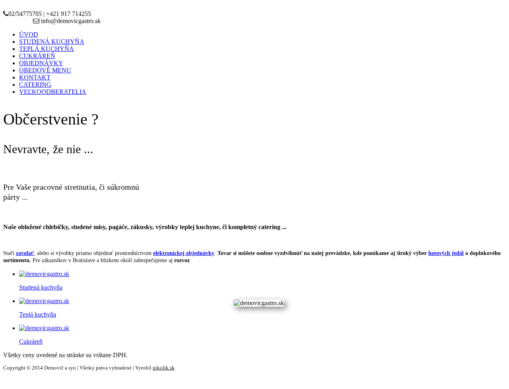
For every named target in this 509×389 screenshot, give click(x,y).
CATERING (35, 84)
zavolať (25, 253)
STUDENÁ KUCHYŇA (51, 41)
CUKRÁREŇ (37, 56)
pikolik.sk (164, 368)
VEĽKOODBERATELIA (52, 91)
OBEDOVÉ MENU (45, 70)
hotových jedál (446, 253)
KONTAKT (35, 77)
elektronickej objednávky (183, 253)
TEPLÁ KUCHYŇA (46, 48)
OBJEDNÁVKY (41, 63)
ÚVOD (28, 34)
